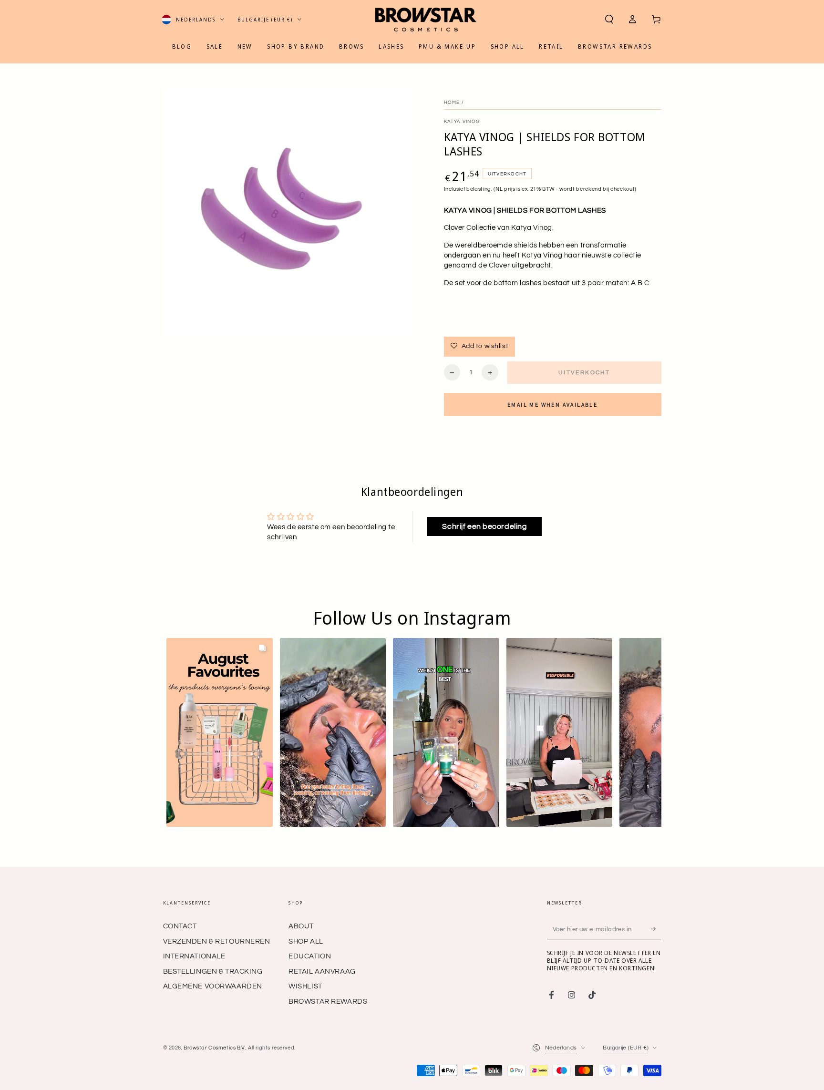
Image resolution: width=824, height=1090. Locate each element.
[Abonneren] (656, 929)
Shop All (305, 941)
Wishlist (305, 986)
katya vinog (462, 121)
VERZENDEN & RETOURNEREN (216, 941)
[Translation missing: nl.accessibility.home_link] (425, 19)
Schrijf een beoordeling (484, 526)
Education (309, 956)
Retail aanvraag (322, 971)
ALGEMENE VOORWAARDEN (212, 986)
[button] (609, 20)
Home (452, 102)
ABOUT (301, 926)
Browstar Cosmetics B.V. (215, 1047)
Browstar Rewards (327, 1001)
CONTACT (180, 926)
